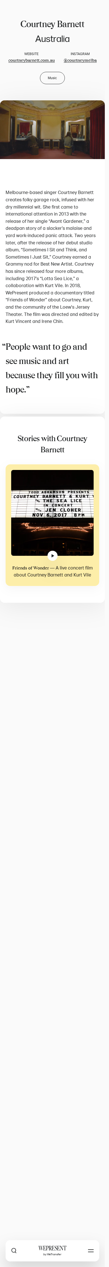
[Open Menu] (90, 1250)
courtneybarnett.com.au (31, 60)
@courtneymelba (80, 60)
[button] (52, 129)
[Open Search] (14, 1250)
